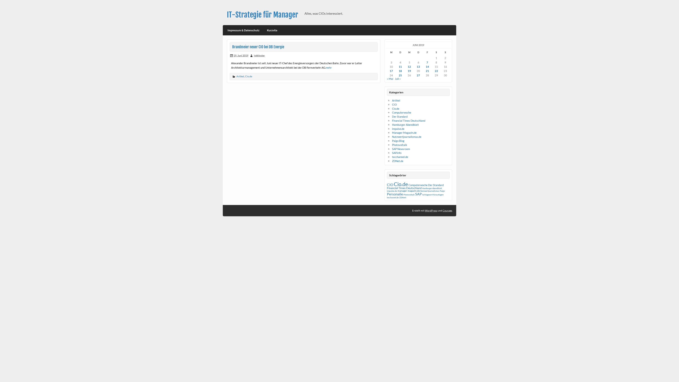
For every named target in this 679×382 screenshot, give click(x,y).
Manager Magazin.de (404, 132)
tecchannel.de (400, 156)
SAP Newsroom (401, 149)
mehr (329, 67)
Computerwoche (401, 112)
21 (427, 71)
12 (409, 66)
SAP (418, 194)
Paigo (442, 191)
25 (400, 75)
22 (436, 71)
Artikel (240, 76)
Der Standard (400, 116)
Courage (447, 210)
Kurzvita (272, 30)
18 (400, 71)
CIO (394, 104)
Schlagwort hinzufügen (433, 194)
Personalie (395, 194)
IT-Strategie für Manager (262, 14)
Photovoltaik (399, 144)
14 (427, 66)
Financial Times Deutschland (408, 120)
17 (391, 71)
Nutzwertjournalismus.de (406, 136)
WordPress (431, 210)
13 (418, 66)
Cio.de (248, 76)
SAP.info (396, 152)
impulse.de (398, 128)
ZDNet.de (397, 161)
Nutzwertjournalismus (429, 191)
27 (418, 75)
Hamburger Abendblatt (405, 124)
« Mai (390, 78)
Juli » (398, 78)
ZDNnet (402, 197)
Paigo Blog (398, 140)
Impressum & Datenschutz (243, 30)
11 (400, 66)
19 (409, 71)
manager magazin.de (408, 190)
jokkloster (259, 55)
